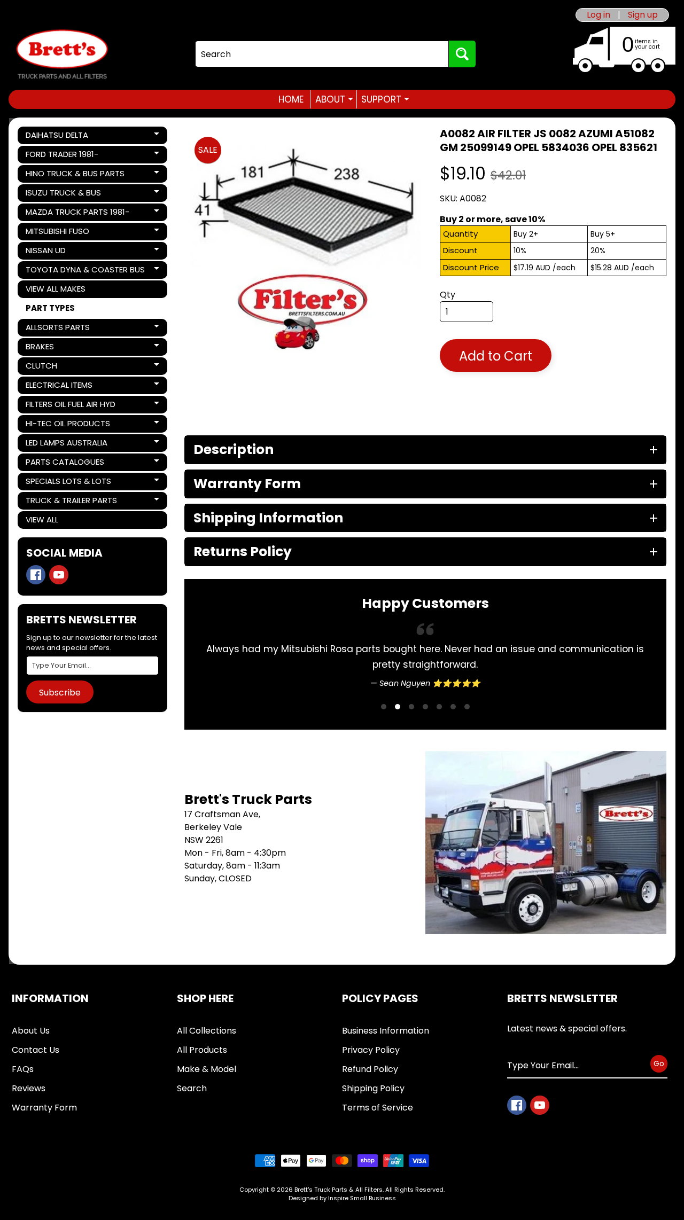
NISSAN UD (62, 252)
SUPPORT (385, 99)
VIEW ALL (42, 519)
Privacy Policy (371, 1050)
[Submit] (462, 54)
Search (192, 1088)
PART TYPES (50, 308)
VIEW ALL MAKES (56, 288)
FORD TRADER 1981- (62, 155)
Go (659, 1063)
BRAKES (62, 348)
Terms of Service (377, 1107)
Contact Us (35, 1050)
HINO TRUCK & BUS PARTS (75, 175)
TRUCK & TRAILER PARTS (71, 502)
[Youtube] (58, 574)
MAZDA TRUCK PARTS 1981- (77, 213)
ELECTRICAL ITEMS (62, 386)
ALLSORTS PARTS (62, 329)
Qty (447, 294)
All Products (202, 1050)
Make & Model (206, 1069)
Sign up (643, 15)
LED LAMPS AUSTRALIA (66, 444)
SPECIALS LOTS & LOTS (68, 482)
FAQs (23, 1069)
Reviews (28, 1088)
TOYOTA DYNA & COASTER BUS (85, 271)
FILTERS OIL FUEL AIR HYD (70, 405)
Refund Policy (370, 1069)
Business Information (385, 1031)
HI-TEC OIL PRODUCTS (67, 425)
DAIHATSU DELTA (62, 136)
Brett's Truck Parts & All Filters (338, 1189)
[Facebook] (35, 574)
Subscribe (60, 692)
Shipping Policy (373, 1088)
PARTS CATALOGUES (64, 463)
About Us (31, 1031)
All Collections (206, 1031)
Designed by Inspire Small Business (342, 1198)
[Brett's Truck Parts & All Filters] (62, 54)
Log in (598, 15)
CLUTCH (62, 367)
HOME (291, 99)
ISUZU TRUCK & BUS (63, 194)
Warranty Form (44, 1107)
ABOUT (334, 99)
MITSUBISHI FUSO (62, 232)
